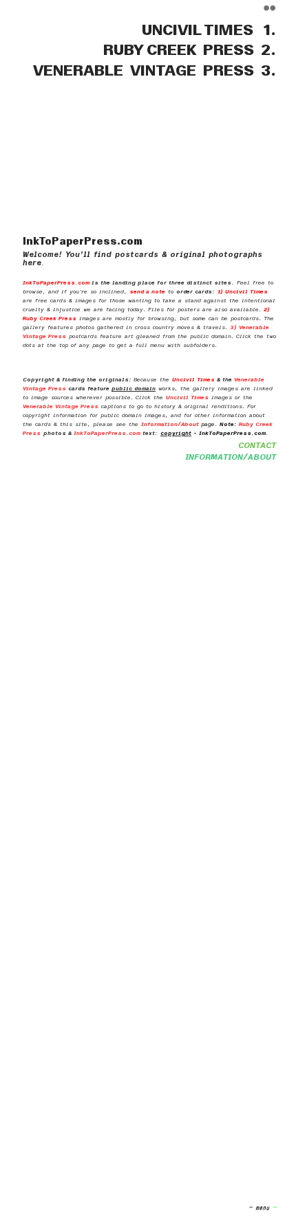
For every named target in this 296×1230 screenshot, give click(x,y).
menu (259, 1207)
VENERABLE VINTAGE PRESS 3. (154, 71)
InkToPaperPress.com (56, 283)
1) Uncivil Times (243, 291)
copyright (175, 433)
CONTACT (257, 445)
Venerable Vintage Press (60, 406)
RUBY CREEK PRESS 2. (184, 50)
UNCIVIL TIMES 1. (209, 30)
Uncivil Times (193, 379)
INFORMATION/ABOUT (230, 457)
